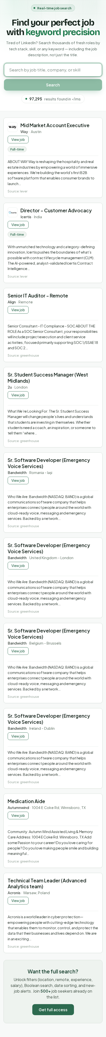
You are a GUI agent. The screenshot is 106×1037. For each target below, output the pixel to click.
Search (53, 84)
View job (18, 139)
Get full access (53, 1009)
